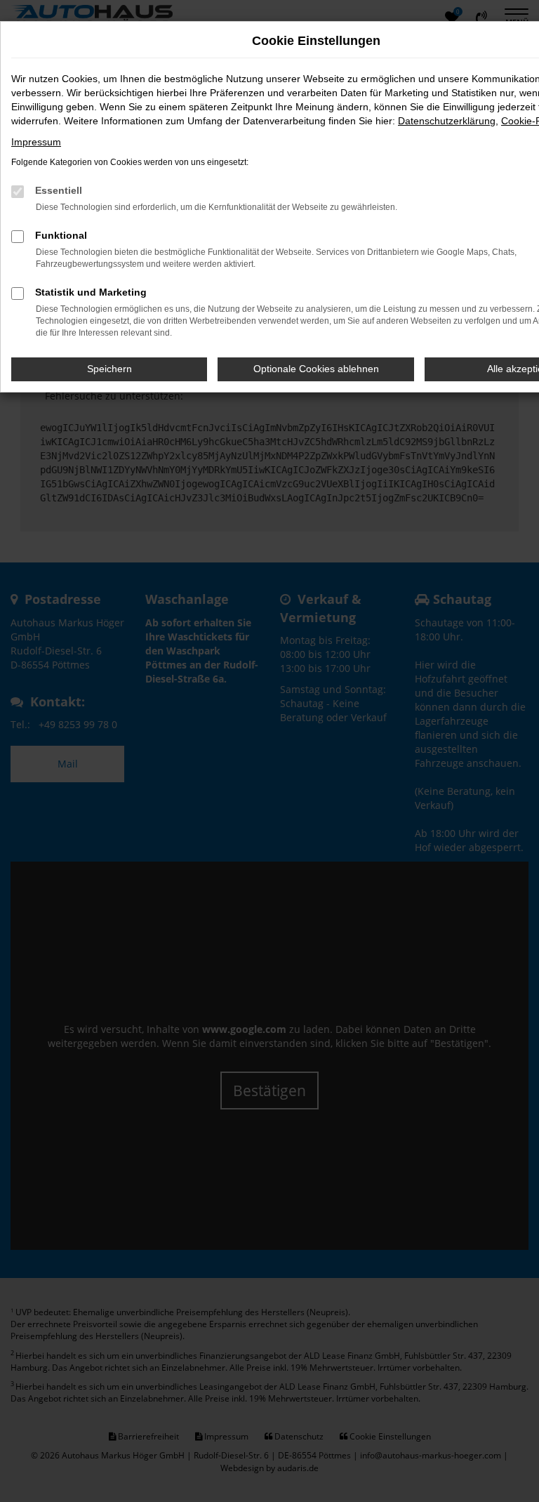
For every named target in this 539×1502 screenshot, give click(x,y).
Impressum (36, 141)
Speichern (109, 368)
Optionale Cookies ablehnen (316, 368)
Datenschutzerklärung (446, 120)
